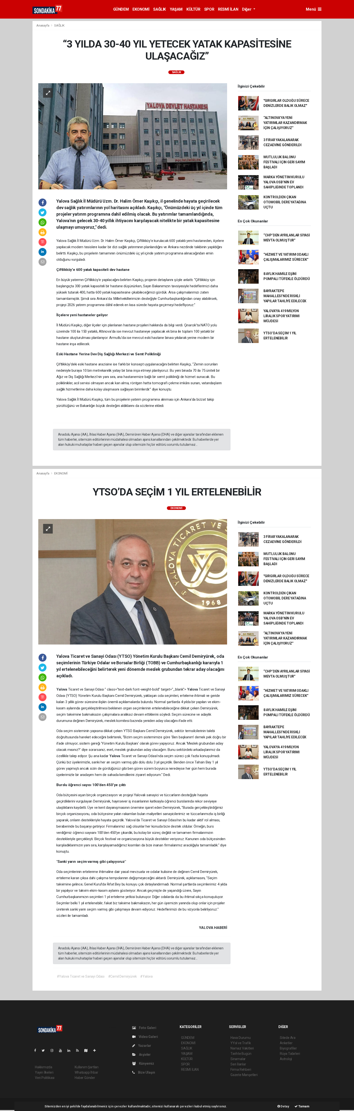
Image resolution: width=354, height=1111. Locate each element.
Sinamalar (238, 1059)
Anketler (286, 1043)
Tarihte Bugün (240, 1054)
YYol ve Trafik (240, 1043)
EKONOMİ (140, 9)
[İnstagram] (54, 1050)
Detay (284, 1106)
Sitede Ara (287, 1038)
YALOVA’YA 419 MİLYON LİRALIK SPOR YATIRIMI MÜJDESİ (281, 316)
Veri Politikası (44, 1078)
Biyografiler (288, 1048)
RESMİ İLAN (228, 9)
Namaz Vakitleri (242, 1048)
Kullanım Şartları (86, 1067)
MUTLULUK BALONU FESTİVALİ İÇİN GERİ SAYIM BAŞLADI (284, 162)
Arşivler (144, 1054)
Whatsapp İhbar (86, 1072)
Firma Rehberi (240, 1069)
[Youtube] (62, 1050)
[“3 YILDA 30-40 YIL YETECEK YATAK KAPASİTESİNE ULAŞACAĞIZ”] (132, 136)
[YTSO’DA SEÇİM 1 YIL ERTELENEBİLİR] (132, 581)
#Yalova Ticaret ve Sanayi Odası (81, 976)
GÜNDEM (121, 9)
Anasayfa (43, 25)
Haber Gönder (85, 1078)
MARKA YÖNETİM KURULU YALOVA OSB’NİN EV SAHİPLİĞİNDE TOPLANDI (283, 182)
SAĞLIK (159, 9)
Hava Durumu (240, 1038)
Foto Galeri (147, 1028)
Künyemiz (146, 1063)
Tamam (303, 1106)
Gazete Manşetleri (244, 1075)
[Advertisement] (339, 93)
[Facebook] (37, 1050)
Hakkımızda (43, 1067)
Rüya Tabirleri (290, 1054)
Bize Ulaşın (146, 1072)
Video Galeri (148, 1037)
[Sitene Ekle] (96, 1050)
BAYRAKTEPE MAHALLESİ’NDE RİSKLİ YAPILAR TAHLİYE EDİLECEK (284, 296)
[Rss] (79, 1050)
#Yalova (146, 976)
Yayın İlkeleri (44, 1072)
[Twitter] (45, 1050)
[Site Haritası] (88, 1050)
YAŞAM (176, 9)
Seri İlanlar (238, 1064)
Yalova (62, 689)
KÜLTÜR (193, 9)
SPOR (209, 9)
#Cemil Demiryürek (122, 976)
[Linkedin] (70, 1050)
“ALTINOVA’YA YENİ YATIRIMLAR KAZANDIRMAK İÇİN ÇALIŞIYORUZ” (285, 123)
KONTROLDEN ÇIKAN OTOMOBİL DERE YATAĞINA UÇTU (284, 202)
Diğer (247, 9)
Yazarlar (144, 1046)
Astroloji (286, 1059)
